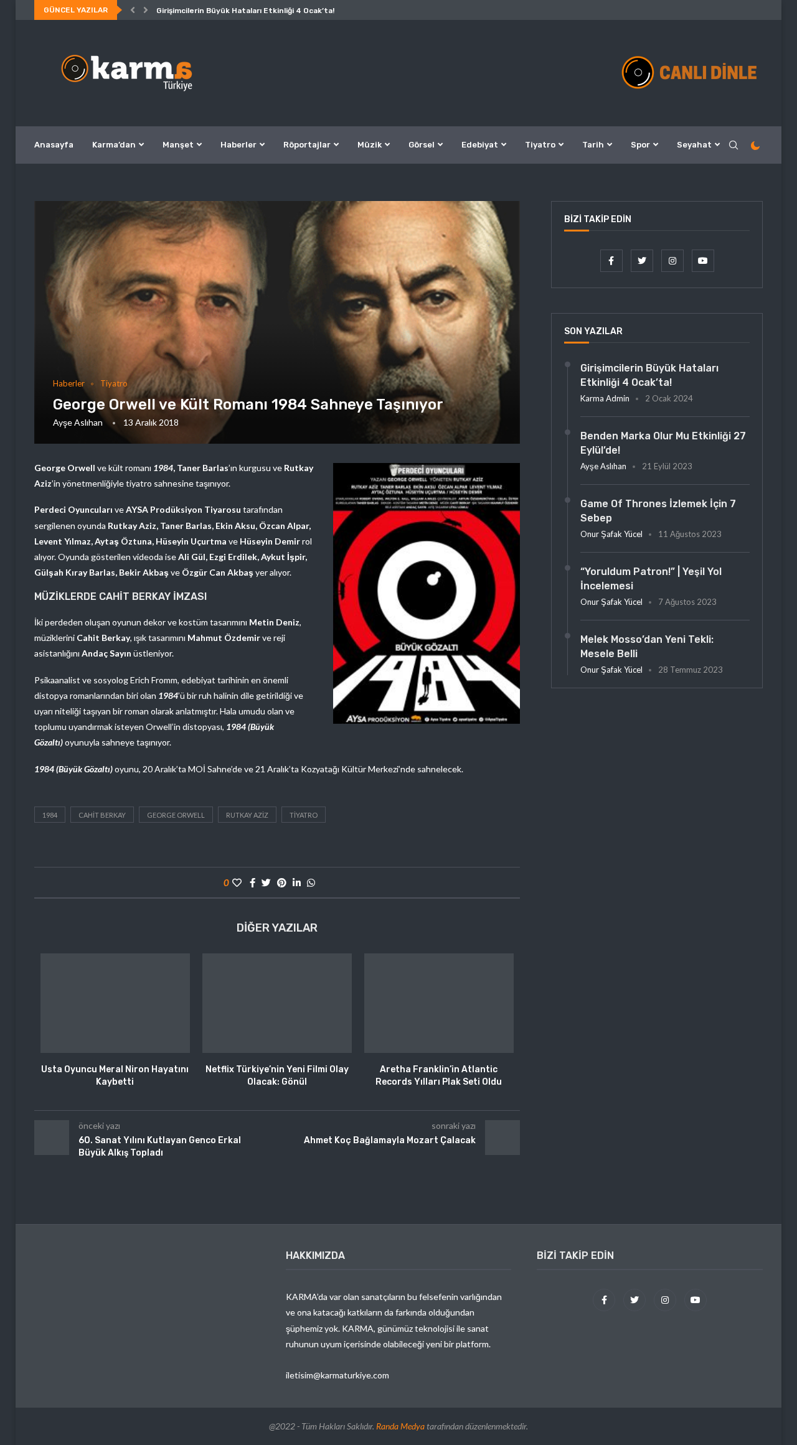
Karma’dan (114, 144)
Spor (640, 144)
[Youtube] (703, 260)
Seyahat (694, 144)
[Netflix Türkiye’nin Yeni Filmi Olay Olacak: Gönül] (277, 1003)
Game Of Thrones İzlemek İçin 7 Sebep (658, 510)
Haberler (238, 144)
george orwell (176, 815)
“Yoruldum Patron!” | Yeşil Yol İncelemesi (651, 578)
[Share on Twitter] (266, 882)
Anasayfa (53, 144)
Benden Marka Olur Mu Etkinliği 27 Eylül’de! (663, 443)
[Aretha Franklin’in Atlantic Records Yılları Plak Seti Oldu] (439, 1003)
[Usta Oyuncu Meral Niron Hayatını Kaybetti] (115, 1003)
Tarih (593, 144)
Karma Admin (605, 398)
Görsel (421, 144)
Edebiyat (479, 144)
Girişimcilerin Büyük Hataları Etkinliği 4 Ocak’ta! (245, 10)
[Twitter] (643, 260)
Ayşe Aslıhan (78, 422)
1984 (49, 815)
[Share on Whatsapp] (311, 882)
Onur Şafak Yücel (611, 534)
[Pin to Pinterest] (281, 882)
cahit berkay (102, 815)
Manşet (178, 144)
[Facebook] (612, 260)
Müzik (369, 144)
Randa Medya (400, 1426)
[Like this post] (237, 882)
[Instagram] (673, 260)
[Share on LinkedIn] (297, 882)
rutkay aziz (247, 815)
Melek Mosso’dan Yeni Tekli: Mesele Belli (647, 646)
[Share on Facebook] (252, 882)
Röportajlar (307, 144)
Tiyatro (540, 144)
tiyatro (304, 815)
